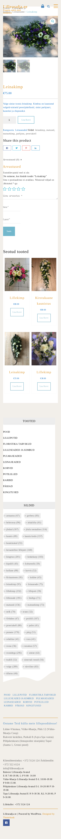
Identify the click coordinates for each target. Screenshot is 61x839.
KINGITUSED (11, 492)
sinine (34, 653)
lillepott (34, 591)
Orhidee (12, 618)
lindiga (35, 598)
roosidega (14, 653)
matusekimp (9, 133)
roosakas (30, 646)
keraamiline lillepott (19, 550)
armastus (13, 515)
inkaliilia (34, 522)
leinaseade (35, 584)
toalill (11, 660)
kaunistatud (14, 543)
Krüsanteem (14, 577)
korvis (31, 570)
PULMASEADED (12, 456)
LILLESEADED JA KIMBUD (18, 450)
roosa (11, 646)
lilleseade (13, 598)
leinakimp (40, 130)
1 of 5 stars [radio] (5, 189)
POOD (6, 432)
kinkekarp (35, 557)
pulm (34, 625)
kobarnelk (32, 563)
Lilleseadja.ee (15, 7)
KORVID (8, 468)
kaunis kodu (34, 536)
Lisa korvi (26, 120)
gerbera (33, 515)
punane (12, 632)
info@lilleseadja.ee (13, 768)
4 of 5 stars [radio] (18, 189)
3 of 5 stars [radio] (14, 189)
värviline (32, 666)
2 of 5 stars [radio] (9, 189)
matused (50, 130)
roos (30, 639)
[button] (53, 21)
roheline (12, 639)
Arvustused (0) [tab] (11, 159)
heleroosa (13, 522)
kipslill (12, 563)
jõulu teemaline (36, 529)
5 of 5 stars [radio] (23, 189)
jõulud (12, 529)
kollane (12, 570)
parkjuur (20, 133)
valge (12, 666)
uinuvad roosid (34, 660)
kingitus (13, 557)
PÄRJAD (8, 486)
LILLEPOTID (10, 438)
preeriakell (31, 133)
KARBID (8, 480)
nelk (10, 612)
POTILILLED (10, 474)
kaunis (11, 536)
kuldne (35, 577)
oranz (28, 612)
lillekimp (13, 591)
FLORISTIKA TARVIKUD (17, 444)
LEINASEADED (12, 462)
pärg (31, 632)
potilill (32, 618)
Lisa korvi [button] (17, 312)
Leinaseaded (21, 130)
